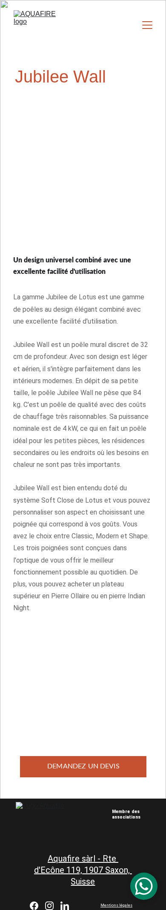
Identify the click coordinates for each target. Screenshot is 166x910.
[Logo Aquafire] (49, 819)
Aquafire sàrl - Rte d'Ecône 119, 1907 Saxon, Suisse (83, 870)
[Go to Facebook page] (34, 905)
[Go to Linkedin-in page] (64, 905)
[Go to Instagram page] (49, 905)
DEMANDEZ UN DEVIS (83, 766)
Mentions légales (116, 905)
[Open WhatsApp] (143, 886)
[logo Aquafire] (140, 838)
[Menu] (147, 25)
